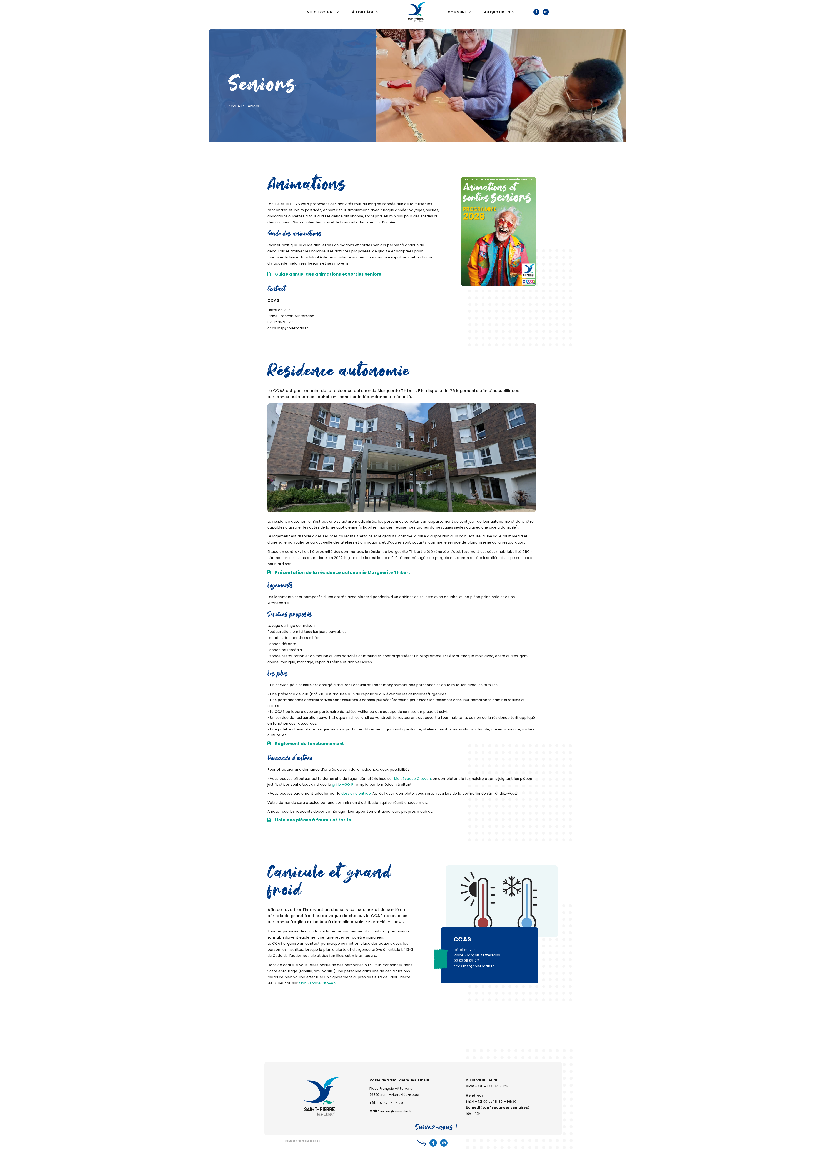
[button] (324, 274)
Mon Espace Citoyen (412, 778)
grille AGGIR (343, 784)
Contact (290, 1140)
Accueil (235, 106)
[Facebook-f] (536, 12)
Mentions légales (309, 1140)
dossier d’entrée (356, 793)
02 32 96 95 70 (391, 1103)
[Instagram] (546, 12)
